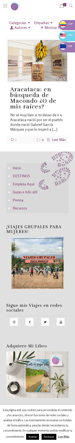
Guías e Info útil (25, 192)
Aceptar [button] (32, 436)
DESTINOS (21, 176)
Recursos (20, 208)
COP (66, 23)
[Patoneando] (15, 6)
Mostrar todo (55, 27)
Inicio (17, 168)
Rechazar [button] (49, 436)
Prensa (18, 200)
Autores (20, 27)
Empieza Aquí (23, 184)
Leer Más (59, 139)
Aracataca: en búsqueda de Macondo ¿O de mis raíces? (33, 98)
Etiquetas (41, 22)
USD (66, 35)
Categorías (17, 22)
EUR (66, 46)
